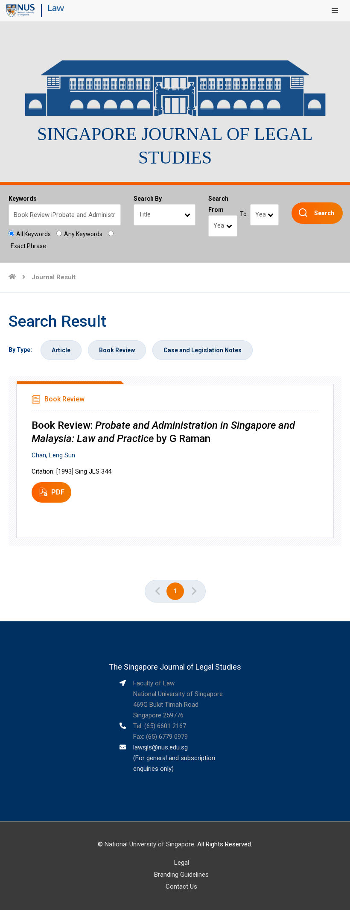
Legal (181, 862)
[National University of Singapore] (20, 10)
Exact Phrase (28, 246)
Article (61, 350)
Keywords (23, 198)
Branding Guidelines (181, 874)
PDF (57, 492)
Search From (218, 204)
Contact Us (181, 886)
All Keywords (33, 234)
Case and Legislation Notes (202, 350)
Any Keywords (83, 234)
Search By (148, 198)
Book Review (117, 350)
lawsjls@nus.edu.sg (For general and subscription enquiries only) (174, 757)
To (243, 214)
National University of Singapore (149, 844)
